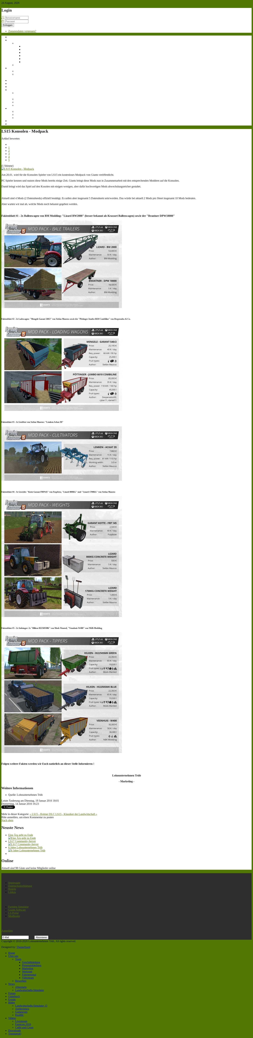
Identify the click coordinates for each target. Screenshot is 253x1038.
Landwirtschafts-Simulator (24, 76)
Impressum (14, 882)
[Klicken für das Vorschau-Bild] (17, 168)
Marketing (27, 52)
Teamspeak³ (14, 123)
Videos (12, 108)
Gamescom (21, 102)
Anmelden (7, 930)
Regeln (12, 888)
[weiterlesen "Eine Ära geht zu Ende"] (22, 838)
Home (11, 37)
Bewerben (20, 64)
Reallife (19, 105)
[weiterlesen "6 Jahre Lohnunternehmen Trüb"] (26, 850)
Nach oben (7, 820)
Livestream (21, 111)
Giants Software (17, 909)
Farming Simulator (18, 906)
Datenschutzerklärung (20, 885)
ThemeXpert (23, 947)
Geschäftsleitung (31, 46)
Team (18, 43)
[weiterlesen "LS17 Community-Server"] (23, 844)
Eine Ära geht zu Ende (20, 835)
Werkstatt (27, 55)
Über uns (13, 40)
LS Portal (13, 912)
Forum (11, 80)
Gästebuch (14, 83)
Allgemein (21, 71)
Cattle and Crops (24, 117)
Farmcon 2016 (23, 114)
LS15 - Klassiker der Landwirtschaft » (76, 814)
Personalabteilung (31, 49)
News (11, 68)
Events (12, 86)
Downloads (14, 120)
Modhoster (14, 916)
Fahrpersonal (29, 58)
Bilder (11, 89)
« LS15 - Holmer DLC (42, 814)
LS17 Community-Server (22, 841)
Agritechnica (22, 99)
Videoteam (28, 61)
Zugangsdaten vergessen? (22, 31)
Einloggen (8, 25)
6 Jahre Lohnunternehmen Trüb (25, 847)
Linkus (12, 892)
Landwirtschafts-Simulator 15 (24, 94)
